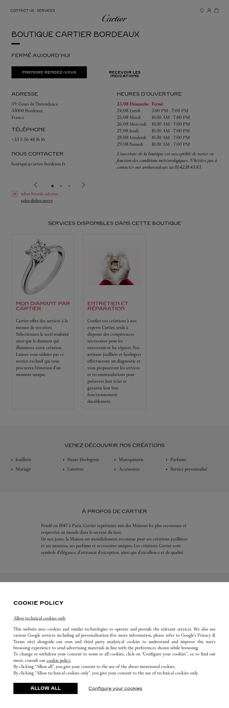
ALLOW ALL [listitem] (45, 688)
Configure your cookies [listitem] (115, 688)
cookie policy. (59, 660)
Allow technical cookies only (39, 618)
